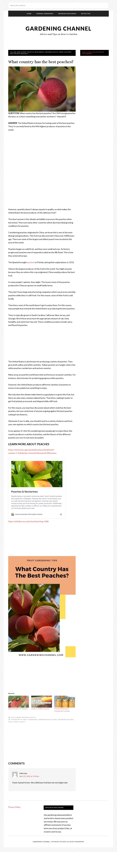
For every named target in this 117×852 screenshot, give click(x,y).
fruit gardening (30, 719)
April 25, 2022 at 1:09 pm (29, 776)
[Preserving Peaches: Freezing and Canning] (64, 702)
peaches (31, 262)
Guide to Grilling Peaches (40, 709)
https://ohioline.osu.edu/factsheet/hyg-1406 (28, 521)
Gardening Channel (59, 28)
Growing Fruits (29, 717)
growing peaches (65, 719)
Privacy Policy (14, 807)
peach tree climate (16, 722)
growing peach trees (47, 719)
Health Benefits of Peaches (18, 709)
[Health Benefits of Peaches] (18, 702)
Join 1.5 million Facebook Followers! (93, 52)
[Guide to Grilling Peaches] (41, 702)
